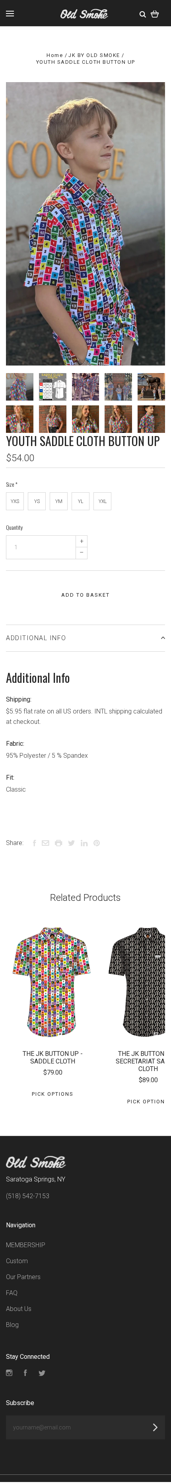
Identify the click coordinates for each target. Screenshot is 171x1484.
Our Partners (23, 1277)
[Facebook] (25, 1374)
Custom (17, 1261)
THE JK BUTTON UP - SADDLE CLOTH (53, 1057)
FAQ (11, 1293)
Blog (12, 1325)
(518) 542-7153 (27, 1196)
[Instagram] (9, 1374)
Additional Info (36, 638)
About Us (18, 1309)
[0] (155, 13)
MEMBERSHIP (25, 1245)
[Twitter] (42, 1374)
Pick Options (53, 1094)
